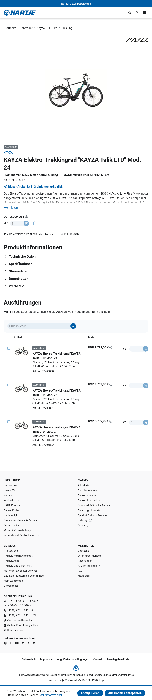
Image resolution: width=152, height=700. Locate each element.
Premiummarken (87, 490)
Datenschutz (29, 659)
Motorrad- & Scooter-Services (20, 570)
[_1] (76, 89)
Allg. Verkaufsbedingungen (73, 659)
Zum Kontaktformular (19, 620)
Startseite (83, 550)
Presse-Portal (11, 510)
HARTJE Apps (11, 560)
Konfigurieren (90, 693)
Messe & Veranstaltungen (18, 530)
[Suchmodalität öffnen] (129, 12)
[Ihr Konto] (137, 12)
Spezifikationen (20, 264)
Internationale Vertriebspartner (21, 535)
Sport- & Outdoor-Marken (92, 515)
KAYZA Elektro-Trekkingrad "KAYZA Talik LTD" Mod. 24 (56, 356)
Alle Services (11, 550)
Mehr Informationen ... (52, 695)
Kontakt (97, 659)
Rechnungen (85, 560)
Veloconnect (11, 585)
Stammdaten (18, 271)
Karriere (8, 495)
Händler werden (16, 630)
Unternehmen (11, 485)
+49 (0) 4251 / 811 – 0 (20, 610)
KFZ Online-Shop (87, 565)
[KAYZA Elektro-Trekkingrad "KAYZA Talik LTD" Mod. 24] (21, 351)
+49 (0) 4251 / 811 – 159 (21, 615)
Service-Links (11, 525)
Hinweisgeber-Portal (118, 659)
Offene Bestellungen (89, 555)
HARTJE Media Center (16, 565)
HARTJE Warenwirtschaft (18, 555)
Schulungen (84, 525)
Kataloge (83, 520)
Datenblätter (18, 279)
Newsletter (84, 575)
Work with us (11, 500)
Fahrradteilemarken (89, 500)
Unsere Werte (11, 490)
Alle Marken (84, 485)
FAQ (80, 570)
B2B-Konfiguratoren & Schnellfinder (24, 575)
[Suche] (73, 326)
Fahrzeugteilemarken (90, 510)
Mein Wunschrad (13, 580)
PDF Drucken (71, 233)
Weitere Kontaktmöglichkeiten (24, 625)
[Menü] (144, 12)
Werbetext (16, 286)
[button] (11, 207)
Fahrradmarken (87, 495)
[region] (76, 89)
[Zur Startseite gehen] (20, 13)
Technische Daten (22, 256)
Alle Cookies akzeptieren (125, 693)
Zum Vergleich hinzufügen (22, 233)
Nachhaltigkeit (12, 515)
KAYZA (8, 152)
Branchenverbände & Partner (20, 520)
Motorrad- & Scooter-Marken (94, 505)
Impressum (46, 659)
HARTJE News (12, 505)
